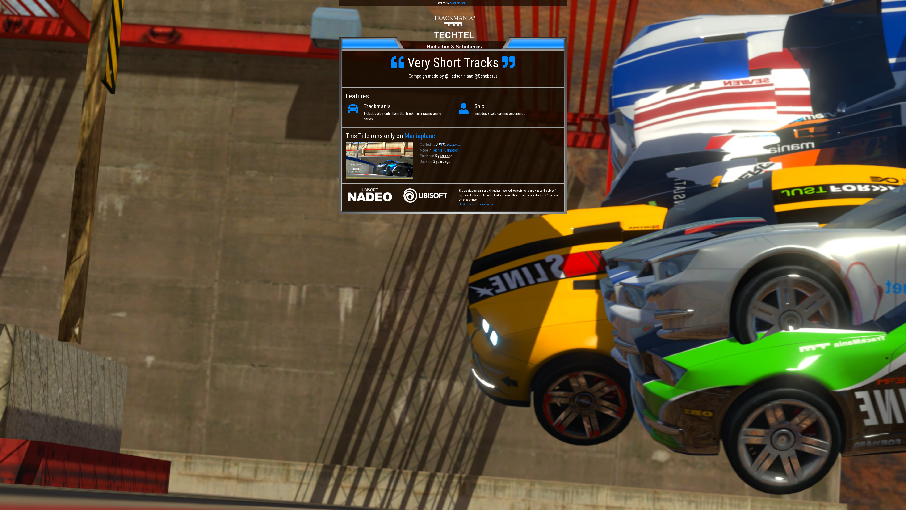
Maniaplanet (459, 3)
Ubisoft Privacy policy (480, 204)
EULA (462, 204)
